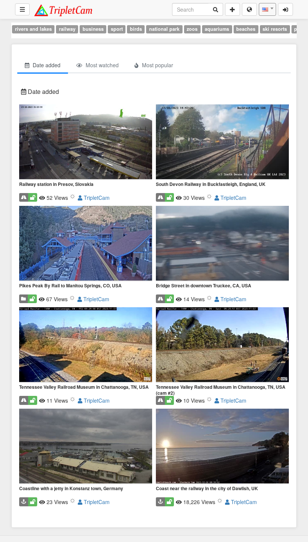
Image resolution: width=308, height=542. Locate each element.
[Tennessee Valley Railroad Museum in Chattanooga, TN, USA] (85, 345)
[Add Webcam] (232, 9)
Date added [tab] (45, 65)
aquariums (217, 29)
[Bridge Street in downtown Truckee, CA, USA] (222, 244)
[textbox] (267, 9)
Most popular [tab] (156, 65)
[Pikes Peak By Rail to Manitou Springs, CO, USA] (85, 244)
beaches (245, 29)
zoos (192, 29)
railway (67, 29)
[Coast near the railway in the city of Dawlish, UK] (222, 447)
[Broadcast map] (249, 9)
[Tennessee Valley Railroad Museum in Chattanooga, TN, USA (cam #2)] (222, 345)
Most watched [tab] (101, 65)
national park (164, 29)
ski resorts (275, 29)
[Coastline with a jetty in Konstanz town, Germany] (85, 447)
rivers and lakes (33, 29)
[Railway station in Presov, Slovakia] (85, 142)
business (93, 29)
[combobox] (267, 9)
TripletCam (96, 197)
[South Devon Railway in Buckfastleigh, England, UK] (222, 142)
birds (136, 29)
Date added (42, 91)
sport (117, 29)
